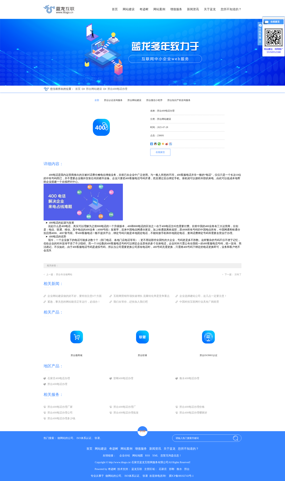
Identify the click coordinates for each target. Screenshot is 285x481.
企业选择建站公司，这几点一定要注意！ (203, 296)
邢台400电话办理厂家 (60, 406)
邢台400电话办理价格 (192, 406)
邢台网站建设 (94, 88)
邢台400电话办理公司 (60, 412)
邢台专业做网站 (64, 274)
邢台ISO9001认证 (208, 355)
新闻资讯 (193, 9)
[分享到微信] (159, 144)
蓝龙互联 (136, 469)
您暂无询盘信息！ (171, 455)
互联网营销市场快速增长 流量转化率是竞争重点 (141, 296)
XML (155, 455)
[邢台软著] (142, 351)
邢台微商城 (76, 355)
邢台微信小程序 (154, 100)
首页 (115, 9)
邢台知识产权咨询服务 (178, 100)
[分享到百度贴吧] (170, 144)
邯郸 (171, 469)
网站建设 (129, 9)
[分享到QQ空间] (163, 144)
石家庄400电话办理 (59, 378)
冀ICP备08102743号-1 (181, 475)
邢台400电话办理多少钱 (61, 418)
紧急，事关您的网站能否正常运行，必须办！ (74, 301)
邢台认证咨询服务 (113, 100)
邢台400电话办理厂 (124, 406)
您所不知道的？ (231, 9)
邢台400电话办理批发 (126, 412)
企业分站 (124, 455)
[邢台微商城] (76, 351)
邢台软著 (142, 355)
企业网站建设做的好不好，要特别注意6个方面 (75, 296)
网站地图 (137, 455)
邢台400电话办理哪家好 (193, 412)
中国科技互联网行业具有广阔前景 (199, 301)
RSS (147, 455)
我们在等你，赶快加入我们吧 (130, 301)
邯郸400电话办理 (123, 378)
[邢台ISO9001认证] (208, 351)
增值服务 (176, 9)
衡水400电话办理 (189, 378)
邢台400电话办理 (117, 88)
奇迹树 (144, 9)
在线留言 (160, 152)
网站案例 (159, 9)
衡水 (179, 469)
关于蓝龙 (210, 9)
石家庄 (163, 469)
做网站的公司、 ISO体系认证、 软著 (78, 438)
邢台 (187, 469)
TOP (143, 431)
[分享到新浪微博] (166, 144)
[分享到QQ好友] (155, 144)
